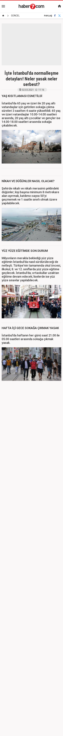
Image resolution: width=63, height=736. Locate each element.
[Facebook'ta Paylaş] (54, 16)
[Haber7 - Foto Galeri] (32, 6)
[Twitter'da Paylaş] (59, 16)
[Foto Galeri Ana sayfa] (3, 15)
